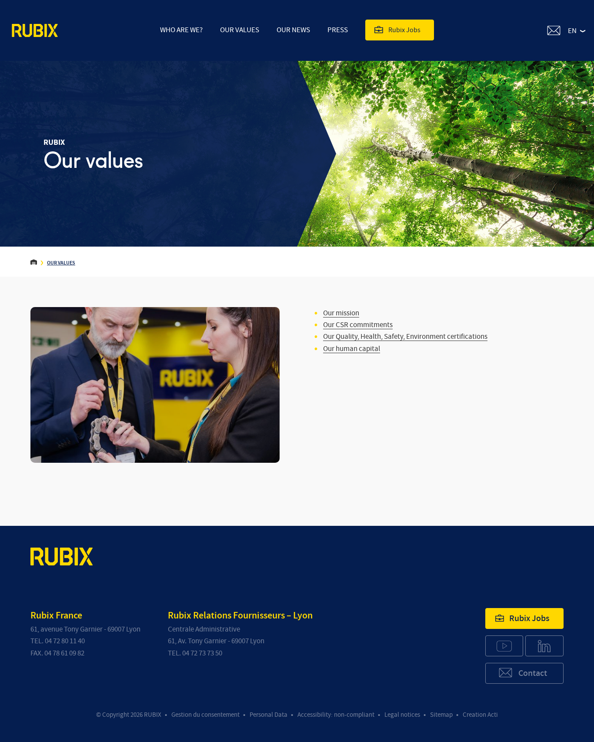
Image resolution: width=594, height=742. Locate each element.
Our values (239, 29)
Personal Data (268, 715)
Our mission (341, 313)
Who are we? (181, 29)
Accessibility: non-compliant (335, 715)
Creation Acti (480, 715)
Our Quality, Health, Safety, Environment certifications (405, 336)
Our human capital (351, 348)
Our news (293, 29)
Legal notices (402, 715)
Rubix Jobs (404, 30)
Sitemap (441, 715)
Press (337, 29)
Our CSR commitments (358, 324)
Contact (532, 673)
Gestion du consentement (205, 715)
